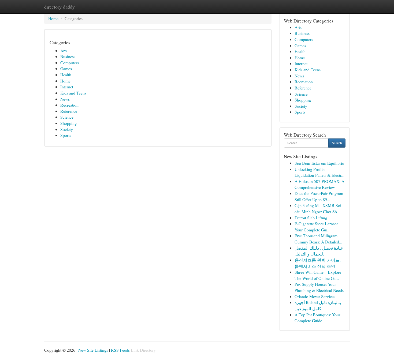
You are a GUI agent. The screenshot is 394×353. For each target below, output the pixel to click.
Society (66, 129)
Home (53, 18)
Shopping (68, 123)
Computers (69, 62)
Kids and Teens (73, 93)
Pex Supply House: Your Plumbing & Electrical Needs (319, 287)
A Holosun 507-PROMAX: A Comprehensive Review (319, 184)
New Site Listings (93, 350)
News (65, 99)
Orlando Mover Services (315, 296)
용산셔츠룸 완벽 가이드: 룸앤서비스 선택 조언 (318, 263)
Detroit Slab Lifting (311, 217)
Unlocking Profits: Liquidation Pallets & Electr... (319, 172)
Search (337, 142)
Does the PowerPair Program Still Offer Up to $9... (319, 196)
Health (65, 74)
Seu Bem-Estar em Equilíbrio (319, 163)
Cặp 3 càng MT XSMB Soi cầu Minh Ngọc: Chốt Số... (318, 208)
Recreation (69, 105)
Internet (66, 86)
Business (67, 56)
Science (66, 117)
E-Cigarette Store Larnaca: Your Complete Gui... (317, 226)
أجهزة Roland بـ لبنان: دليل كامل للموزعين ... (318, 305)
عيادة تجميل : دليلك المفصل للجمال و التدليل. (319, 251)
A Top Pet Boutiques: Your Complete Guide (317, 318)
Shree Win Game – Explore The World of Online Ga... (318, 275)
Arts (63, 50)
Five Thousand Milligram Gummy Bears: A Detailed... (318, 239)
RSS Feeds (120, 350)
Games (66, 68)
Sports (65, 135)
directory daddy (59, 6)
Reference (68, 111)
